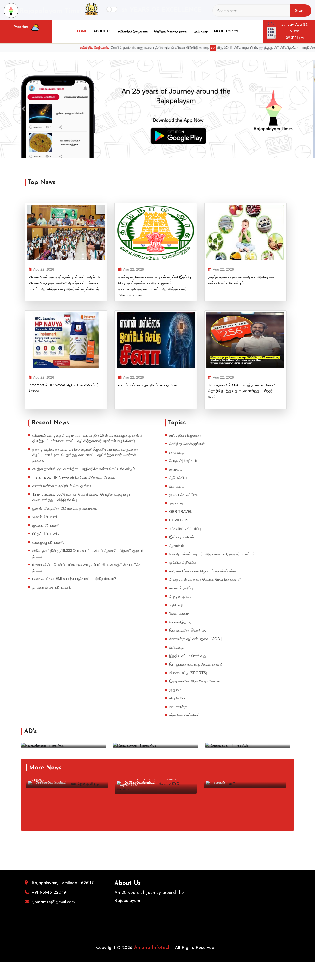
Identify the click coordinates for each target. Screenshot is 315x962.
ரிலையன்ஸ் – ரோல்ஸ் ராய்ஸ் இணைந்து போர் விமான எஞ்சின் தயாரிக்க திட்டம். (86, 567)
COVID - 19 (178, 520)
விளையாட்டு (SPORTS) (188, 673)
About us (102, 31)
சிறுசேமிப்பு (177, 698)
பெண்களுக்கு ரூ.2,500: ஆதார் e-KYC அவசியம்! (155, 781)
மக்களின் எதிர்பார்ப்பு (185, 528)
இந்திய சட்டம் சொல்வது (187, 656)
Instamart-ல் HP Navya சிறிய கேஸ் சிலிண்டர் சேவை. (64, 388)
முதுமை (175, 690)
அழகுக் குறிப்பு (180, 596)
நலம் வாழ (201, 31)
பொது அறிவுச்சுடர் (183, 461)
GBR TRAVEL (180, 511)
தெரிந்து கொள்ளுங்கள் (171, 31)
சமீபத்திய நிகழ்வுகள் (133, 31)
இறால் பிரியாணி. (45, 517)
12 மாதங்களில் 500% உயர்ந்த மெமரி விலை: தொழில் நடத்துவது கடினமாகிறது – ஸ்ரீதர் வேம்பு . (241, 391)
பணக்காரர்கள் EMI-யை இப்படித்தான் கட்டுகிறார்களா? (74, 579)
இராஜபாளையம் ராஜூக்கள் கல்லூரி (196, 664)
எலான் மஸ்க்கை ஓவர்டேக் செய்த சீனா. (148, 385)
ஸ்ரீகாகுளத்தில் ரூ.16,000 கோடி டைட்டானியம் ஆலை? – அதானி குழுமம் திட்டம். (88, 553)
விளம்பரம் (176, 486)
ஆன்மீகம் (176, 545)
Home (82, 31)
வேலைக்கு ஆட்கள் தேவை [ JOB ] (195, 639)
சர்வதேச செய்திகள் (184, 715)
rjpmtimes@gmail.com (53, 902)
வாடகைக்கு (178, 707)
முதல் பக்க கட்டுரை (184, 494)
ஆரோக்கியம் (179, 477)
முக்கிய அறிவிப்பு (182, 562)
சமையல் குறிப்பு (181, 588)
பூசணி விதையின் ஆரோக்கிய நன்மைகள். (64, 508)
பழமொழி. (176, 605)
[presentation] (280, 768)
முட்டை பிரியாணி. (46, 525)
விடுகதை (176, 647)
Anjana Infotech (152, 947)
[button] (23, 109)
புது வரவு (176, 503)
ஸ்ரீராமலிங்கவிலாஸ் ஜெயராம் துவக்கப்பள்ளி (203, 571)
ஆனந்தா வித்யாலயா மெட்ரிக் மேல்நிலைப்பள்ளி (205, 579)
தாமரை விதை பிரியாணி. (51, 587)
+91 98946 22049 (49, 892)
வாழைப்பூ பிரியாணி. (48, 542)
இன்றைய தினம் (181, 537)
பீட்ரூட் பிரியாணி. (45, 534)
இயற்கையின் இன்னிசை (188, 630)
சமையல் (175, 469)
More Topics (226, 31)
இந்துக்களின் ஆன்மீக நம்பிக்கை (194, 681)
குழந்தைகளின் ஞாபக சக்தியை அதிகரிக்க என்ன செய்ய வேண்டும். (241, 280)
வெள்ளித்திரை (180, 622)
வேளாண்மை (179, 613)
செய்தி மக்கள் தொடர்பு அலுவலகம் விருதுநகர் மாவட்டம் (212, 554)
